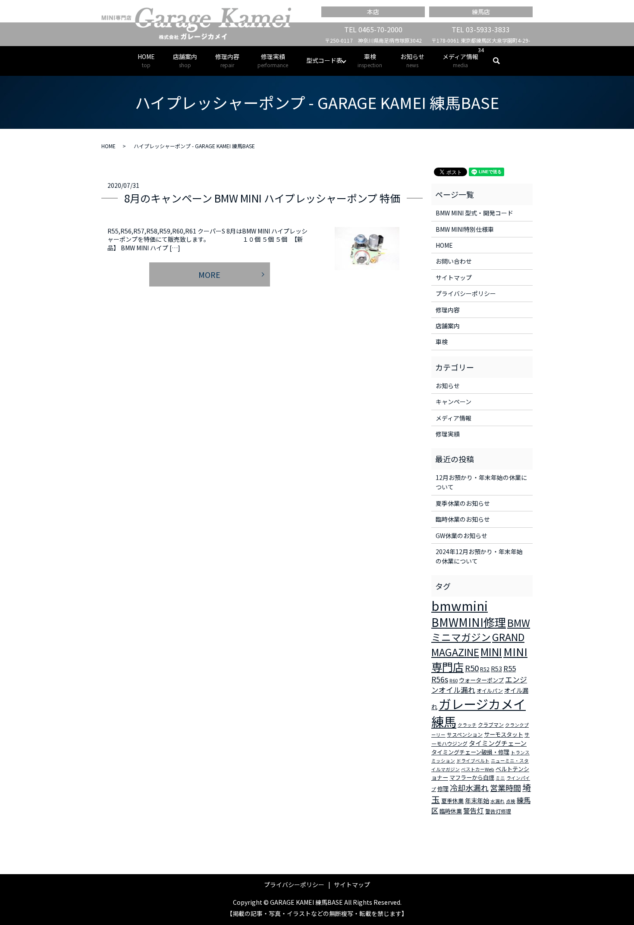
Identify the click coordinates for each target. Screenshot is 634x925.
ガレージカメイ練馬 (478, 712)
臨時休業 (450, 811)
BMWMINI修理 (468, 622)
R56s (439, 679)
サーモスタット (503, 734)
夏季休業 (452, 801)
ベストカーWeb (477, 769)
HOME (146, 60)
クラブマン (491, 724)
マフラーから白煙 (471, 777)
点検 (510, 801)
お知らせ (412, 60)
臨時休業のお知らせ (463, 519)
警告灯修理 (498, 811)
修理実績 (272, 60)
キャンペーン (453, 401)
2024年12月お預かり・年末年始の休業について (479, 556)
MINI (491, 651)
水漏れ (497, 801)
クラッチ (467, 725)
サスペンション (465, 734)
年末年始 (477, 800)
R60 (453, 680)
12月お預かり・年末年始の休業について (481, 482)
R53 (496, 668)
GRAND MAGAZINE (477, 644)
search (500, 60)
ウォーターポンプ (481, 680)
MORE (209, 274)
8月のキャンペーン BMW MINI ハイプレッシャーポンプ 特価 (262, 198)
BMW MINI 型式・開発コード (474, 213)
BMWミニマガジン (480, 630)
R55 (509, 668)
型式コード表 (324, 60)
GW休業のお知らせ (461, 535)
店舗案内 (185, 60)
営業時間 (505, 787)
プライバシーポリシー (466, 293)
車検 (370, 60)
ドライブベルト (473, 760)
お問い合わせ (454, 261)
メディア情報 (460, 60)
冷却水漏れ (469, 787)
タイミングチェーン (498, 742)
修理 (443, 789)
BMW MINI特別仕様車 (465, 229)
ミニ (500, 778)
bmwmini (459, 605)
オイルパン (490, 690)
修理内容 (227, 60)
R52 (485, 669)
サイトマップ (454, 277)
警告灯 (473, 810)
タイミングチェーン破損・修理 (470, 752)
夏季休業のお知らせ (463, 503)
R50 (472, 667)
